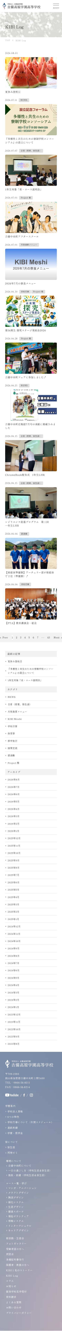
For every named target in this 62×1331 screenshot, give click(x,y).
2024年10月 (14, 941)
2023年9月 (14, 1036)
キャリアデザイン (18, 1230)
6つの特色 (13, 1116)
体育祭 (11, 733)
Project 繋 (13, 762)
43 (48, 637)
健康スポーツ (16, 1211)
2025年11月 (14, 845)
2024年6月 (14, 970)
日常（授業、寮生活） (20, 704)
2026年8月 (14, 779)
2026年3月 (14, 816)
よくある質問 (14, 1302)
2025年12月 (14, 838)
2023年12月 (14, 1014)
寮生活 (11, 1147)
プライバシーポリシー (19, 1313)
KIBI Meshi (15, 718)
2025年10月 (14, 853)
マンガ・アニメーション (22, 1188)
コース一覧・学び (16, 1183)
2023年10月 (14, 1029)
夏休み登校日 (15, 661)
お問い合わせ (14, 1307)
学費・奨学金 (15, 1133)
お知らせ (11, 1286)
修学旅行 (12, 740)
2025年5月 (13, 889)
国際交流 (12, 748)
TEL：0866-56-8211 (17, 1082)
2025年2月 (13, 911)
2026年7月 (14, 787)
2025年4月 (13, 897)
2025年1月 (13, 919)
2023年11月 (14, 1021)
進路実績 (12, 1127)
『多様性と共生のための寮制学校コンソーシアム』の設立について (30, 670)
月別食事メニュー (17, 711)
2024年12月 (14, 926)
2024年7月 (13, 963)
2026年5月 (14, 801)
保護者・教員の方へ (17, 1265)
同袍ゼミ (12, 1152)
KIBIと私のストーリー (19, 1270)
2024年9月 (14, 948)
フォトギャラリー (16, 1243)
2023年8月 (14, 1043)
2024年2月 (13, 999)
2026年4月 (14, 809)
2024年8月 (14, 955)
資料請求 (11, 1297)
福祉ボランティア (18, 1216)
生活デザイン (16, 1207)
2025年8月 (14, 867)
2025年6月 (14, 882)
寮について (11, 1142)
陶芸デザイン (16, 1197)
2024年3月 (13, 992)
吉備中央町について (20, 1165)
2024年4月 (13, 985)
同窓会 (10, 1254)
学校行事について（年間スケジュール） (30, 1122)
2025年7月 (13, 875)
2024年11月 (14, 933)
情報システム (16, 1221)
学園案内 (10, 1106)
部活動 (11, 755)
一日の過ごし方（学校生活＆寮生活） (30, 1170)
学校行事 (12, 726)
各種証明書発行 (15, 1259)
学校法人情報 (15, 1111)
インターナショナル (20, 1225)
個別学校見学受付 (16, 1291)
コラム (10, 1281)
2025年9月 (14, 860)
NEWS (12, 696)
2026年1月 (13, 831)
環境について (14, 1161)
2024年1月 (13, 1007)
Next (57, 637)
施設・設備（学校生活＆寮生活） (27, 1175)
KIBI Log (12, 1275)
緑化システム (16, 1202)
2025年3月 (13, 904)
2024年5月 (13, 977)
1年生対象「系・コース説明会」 (25, 680)
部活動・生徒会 (15, 1238)
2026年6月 (14, 794)
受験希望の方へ (15, 1249)
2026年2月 (14, 823)
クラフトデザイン (18, 1192)
